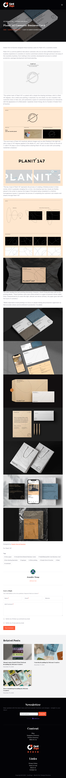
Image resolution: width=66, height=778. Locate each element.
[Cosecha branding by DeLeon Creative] (48, 652)
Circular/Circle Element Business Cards (25, 556)
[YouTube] (37, 752)
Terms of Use (33, 765)
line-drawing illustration (11, 560)
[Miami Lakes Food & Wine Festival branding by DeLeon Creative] (17, 652)
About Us (33, 767)
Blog (33, 733)
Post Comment (9, 628)
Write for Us (33, 739)
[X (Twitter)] (33, 752)
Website (47, 598)
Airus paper (8, 556)
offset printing (33, 560)
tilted (58, 560)
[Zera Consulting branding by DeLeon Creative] (17, 678)
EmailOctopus (36, 718)
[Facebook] (30, 752)
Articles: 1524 (33, 580)
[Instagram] (28, 752)
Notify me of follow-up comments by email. (18, 619)
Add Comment (9, 604)
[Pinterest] (35, 752)
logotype (23, 560)
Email (27, 598)
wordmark (7, 563)
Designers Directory (33, 735)
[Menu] (62, 5)
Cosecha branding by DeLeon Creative (46, 662)
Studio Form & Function (18, 544)
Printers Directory (33, 737)
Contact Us (33, 770)
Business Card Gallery (21, 21)
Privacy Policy (33, 763)
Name (7, 598)
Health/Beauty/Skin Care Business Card (50, 556)
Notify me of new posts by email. (15, 623)
